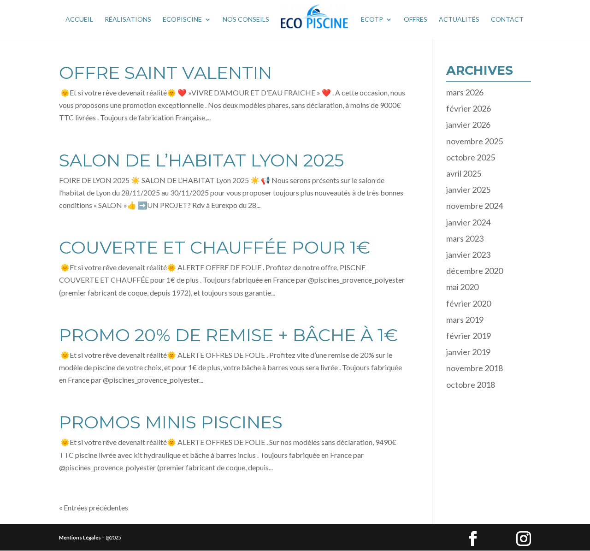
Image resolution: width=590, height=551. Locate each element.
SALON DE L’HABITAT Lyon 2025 (201, 160)
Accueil (79, 19)
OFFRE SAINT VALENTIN (165, 72)
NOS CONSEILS (246, 19)
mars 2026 (465, 92)
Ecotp (372, 19)
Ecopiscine (182, 19)
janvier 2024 (468, 222)
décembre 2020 (474, 271)
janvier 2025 (468, 189)
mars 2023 (465, 238)
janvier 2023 (468, 254)
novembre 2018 (474, 368)
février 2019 (468, 336)
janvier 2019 (468, 352)
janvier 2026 (468, 124)
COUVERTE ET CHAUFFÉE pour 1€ (214, 247)
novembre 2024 (474, 206)
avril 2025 (463, 173)
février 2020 (468, 303)
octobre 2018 (470, 384)
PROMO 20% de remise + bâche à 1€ (228, 335)
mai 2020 (462, 287)
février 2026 (468, 108)
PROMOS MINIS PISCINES (171, 422)
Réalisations (128, 19)
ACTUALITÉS (459, 19)
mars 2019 (465, 319)
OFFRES (415, 19)
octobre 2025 (470, 157)
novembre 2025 (474, 141)
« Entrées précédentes (93, 507)
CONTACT (507, 19)
